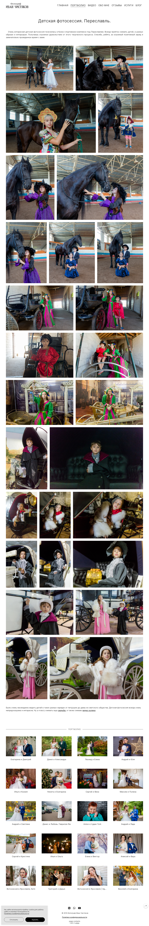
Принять (35, 920)
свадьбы (62, 710)
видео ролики (89, 710)
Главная (62, 5)
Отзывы (117, 5)
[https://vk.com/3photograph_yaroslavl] (69, 908)
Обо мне (103, 5)
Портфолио (78, 5)
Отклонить (14, 920)
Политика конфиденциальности (74, 917)
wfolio (77, 923)
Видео (92, 5)
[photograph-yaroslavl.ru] (17, 5)
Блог (139, 5)
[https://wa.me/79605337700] (74, 908)
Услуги (128, 5)
